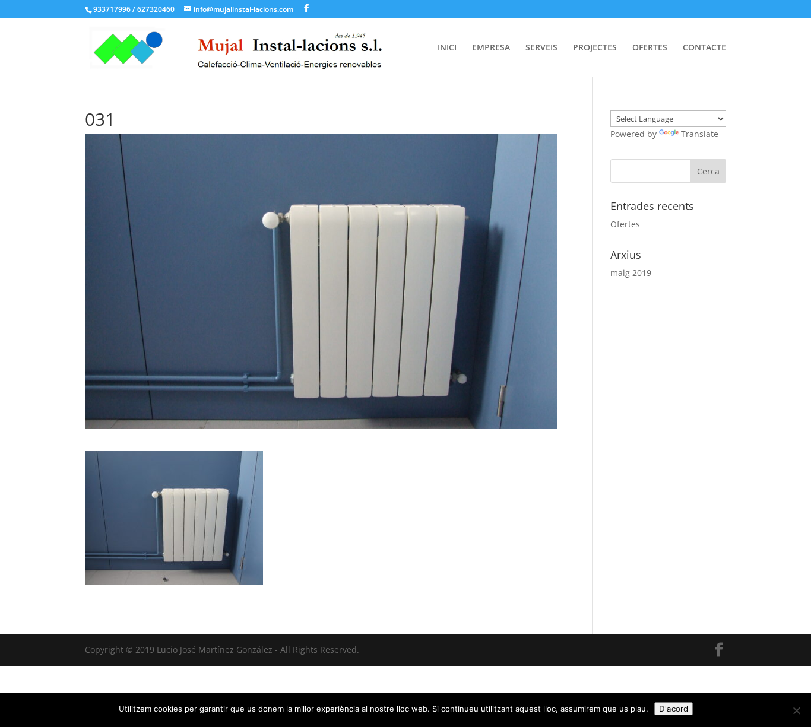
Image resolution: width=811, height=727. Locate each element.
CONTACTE (704, 48)
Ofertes (625, 224)
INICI (447, 48)
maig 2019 (630, 272)
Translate (699, 133)
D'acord (673, 708)
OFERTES (649, 48)
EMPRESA (491, 48)
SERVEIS (541, 48)
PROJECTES (595, 48)
